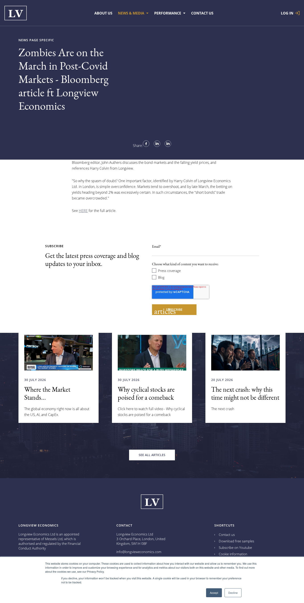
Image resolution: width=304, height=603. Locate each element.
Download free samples (236, 541)
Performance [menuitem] (167, 13)
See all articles (152, 455)
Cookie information (233, 554)
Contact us (227, 534)
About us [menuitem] (103, 13)
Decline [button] (233, 593)
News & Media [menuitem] (131, 13)
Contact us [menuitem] (202, 13)
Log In (287, 13)
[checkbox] (205, 274)
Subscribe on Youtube (235, 547)
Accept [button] (214, 593)
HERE (83, 210)
